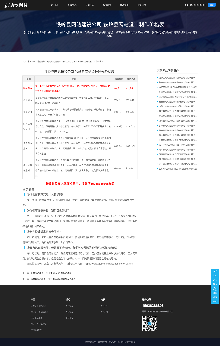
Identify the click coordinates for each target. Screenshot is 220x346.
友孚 (56, 263)
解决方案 (107, 4)
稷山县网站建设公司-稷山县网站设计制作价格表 (178, 135)
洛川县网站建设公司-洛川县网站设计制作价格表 (178, 120)
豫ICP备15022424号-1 (99, 342)
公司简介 (104, 305)
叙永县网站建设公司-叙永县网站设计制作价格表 (178, 125)
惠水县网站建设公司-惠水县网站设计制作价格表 (178, 115)
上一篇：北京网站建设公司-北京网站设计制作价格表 (46, 273)
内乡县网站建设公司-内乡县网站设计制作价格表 (178, 159)
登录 (212, 4)
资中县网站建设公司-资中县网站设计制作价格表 (178, 130)
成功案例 (124, 4)
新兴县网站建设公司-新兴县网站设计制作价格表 (178, 91)
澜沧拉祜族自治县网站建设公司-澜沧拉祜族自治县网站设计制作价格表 (178, 96)
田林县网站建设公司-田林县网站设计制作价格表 (178, 139)
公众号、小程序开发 (39, 311)
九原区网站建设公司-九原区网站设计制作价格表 (178, 77)
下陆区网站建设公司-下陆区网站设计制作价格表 (178, 106)
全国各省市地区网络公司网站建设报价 (44, 61)
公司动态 (69, 305)
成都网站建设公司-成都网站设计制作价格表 (178, 87)
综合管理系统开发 (38, 305)
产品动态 (69, 311)
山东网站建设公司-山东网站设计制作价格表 (178, 168)
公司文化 (104, 311)
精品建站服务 (36, 317)
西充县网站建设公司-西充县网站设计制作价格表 (178, 111)
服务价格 (142, 4)
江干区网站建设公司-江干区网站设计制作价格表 (178, 144)
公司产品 (89, 4)
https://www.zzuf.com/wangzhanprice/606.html (109, 263)
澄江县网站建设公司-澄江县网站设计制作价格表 (178, 149)
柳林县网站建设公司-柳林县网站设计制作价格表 (178, 101)
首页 (24, 61)
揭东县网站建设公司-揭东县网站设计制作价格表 (178, 82)
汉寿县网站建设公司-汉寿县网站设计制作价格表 (178, 154)
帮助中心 (69, 317)
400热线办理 (36, 329)
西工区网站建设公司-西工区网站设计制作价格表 (178, 163)
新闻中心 (72, 4)
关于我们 (55, 4)
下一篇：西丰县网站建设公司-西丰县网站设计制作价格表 (49, 279)
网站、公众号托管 (38, 323)
